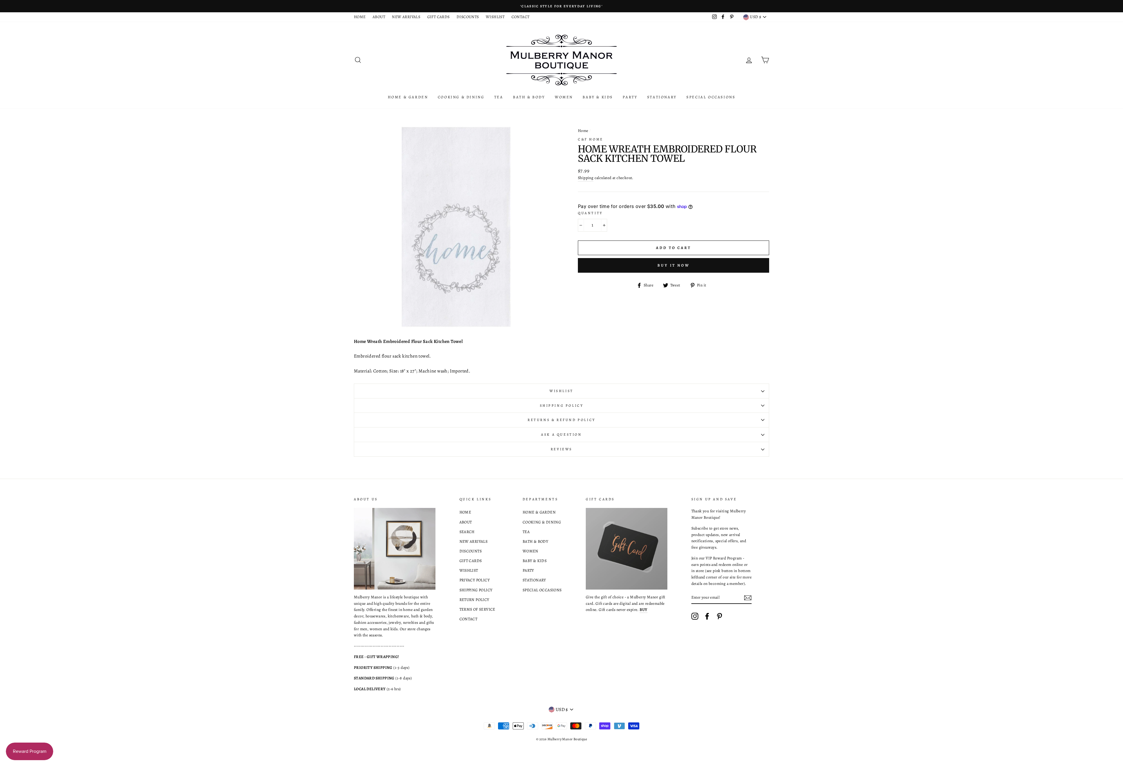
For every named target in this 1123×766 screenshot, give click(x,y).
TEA (498, 97)
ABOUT (379, 17)
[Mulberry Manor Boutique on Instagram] (694, 616)
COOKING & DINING (461, 97)
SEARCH (467, 532)
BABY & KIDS (598, 97)
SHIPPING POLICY (475, 590)
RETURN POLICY (474, 599)
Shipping (585, 178)
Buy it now (673, 265)
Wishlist (561, 391)
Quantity (590, 213)
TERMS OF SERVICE (477, 609)
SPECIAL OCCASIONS (710, 97)
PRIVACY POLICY (474, 580)
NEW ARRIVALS (406, 17)
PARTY (630, 97)
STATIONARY (662, 97)
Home (583, 130)
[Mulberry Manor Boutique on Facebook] (707, 616)
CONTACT (520, 17)
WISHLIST (495, 17)
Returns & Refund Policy (561, 420)
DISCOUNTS (468, 17)
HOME (360, 17)
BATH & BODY (529, 97)
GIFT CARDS (438, 17)
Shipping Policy (561, 405)
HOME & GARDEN (408, 97)
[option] (561, 6)
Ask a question (561, 434)
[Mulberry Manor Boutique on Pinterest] (719, 616)
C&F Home (590, 139)
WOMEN (564, 97)
